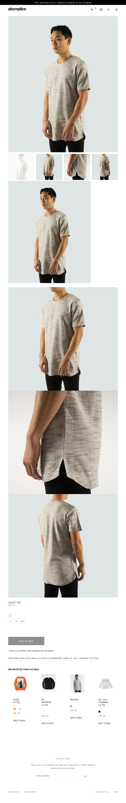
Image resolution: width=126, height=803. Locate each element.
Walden (74, 699)
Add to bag (26, 641)
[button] (93, 8)
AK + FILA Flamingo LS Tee (103, 702)
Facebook (13, 791)
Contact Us (102, 791)
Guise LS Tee (16, 701)
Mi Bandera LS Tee (46, 702)
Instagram (30, 791)
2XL (22, 621)
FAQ (116, 791)
